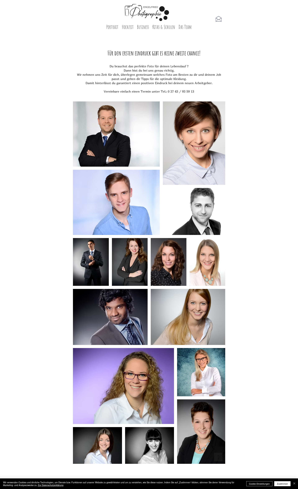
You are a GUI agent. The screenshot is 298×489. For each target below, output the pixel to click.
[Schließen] (294, 484)
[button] (112, 28)
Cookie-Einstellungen (259, 483)
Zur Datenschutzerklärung (50, 485)
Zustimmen (282, 483)
